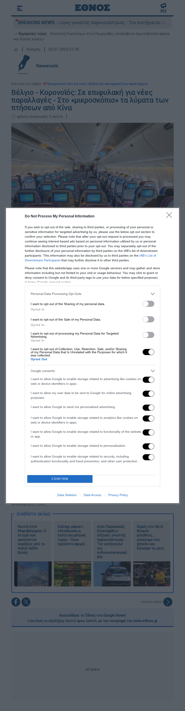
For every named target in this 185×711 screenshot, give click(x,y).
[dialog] (92, 356)
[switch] (148, 304)
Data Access (92, 495)
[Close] (170, 216)
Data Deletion (67, 495)
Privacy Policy (118, 495)
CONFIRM (60, 479)
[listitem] (92, 294)
